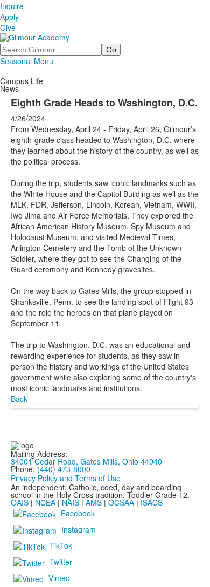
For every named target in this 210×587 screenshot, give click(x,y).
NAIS (70, 502)
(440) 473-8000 (63, 468)
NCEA (45, 502)
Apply (9, 16)
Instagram (78, 529)
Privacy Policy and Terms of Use (66, 478)
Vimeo (59, 577)
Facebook (78, 513)
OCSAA (121, 502)
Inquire (12, 6)
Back (19, 398)
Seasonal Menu (26, 61)
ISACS (152, 502)
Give (8, 27)
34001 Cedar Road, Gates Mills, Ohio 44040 (86, 461)
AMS (94, 502)
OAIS (20, 502)
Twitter (61, 561)
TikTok (61, 545)
